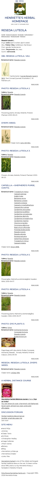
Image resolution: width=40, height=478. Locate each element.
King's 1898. (15, 247)
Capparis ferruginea (21, 207)
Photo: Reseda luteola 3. (15, 151)
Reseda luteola (19, 60)
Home (3, 34)
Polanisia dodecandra (22, 230)
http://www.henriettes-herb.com (13, 473)
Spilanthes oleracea (21, 239)
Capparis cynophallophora (24, 205)
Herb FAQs (6, 428)
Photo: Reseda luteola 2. (15, 88)
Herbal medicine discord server (12, 416)
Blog (4, 449)
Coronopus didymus (21, 225)
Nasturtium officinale (22, 227)
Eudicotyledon (11, 34)
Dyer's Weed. (8, 123)
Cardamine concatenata (23, 214)
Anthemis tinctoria (21, 330)
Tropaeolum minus (21, 241)
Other (9, 328)
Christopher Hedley (9, 438)
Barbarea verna (20, 198)
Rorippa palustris (20, 236)
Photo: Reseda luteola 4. (15, 289)
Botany (5, 446)
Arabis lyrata (18, 196)
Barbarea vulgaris (20, 201)
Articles (5, 431)
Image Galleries (8, 441)
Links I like (6, 456)
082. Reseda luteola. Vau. (15, 56)
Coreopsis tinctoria (21, 332)
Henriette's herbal (8, 461)
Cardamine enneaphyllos (23, 218)
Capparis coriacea (20, 203)
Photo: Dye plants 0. (13, 324)
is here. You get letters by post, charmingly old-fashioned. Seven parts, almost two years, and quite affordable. (19, 403)
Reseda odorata (20, 234)
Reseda (22, 36)
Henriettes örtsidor (9, 454)
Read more (35, 84)
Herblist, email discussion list (11, 418)
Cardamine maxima (21, 221)
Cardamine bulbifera (21, 212)
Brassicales (5, 36)
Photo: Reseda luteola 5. (15, 254)
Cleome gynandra (20, 223)
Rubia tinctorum (20, 336)
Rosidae (21, 34)
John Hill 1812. (25, 143)
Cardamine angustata (22, 210)
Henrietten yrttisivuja (10, 451)
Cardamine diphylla (21, 216)
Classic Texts (6, 433)
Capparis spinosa (20, 194)
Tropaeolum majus (21, 192)
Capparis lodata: (20, 243)
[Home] (20, 9)
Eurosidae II (29, 34)
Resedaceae (15, 36)
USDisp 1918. (15, 373)
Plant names (7, 444)
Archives (5, 436)
